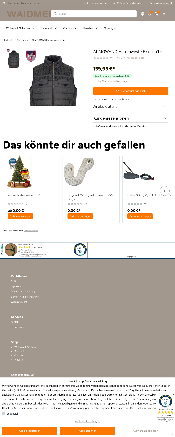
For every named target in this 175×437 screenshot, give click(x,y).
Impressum (32, 408)
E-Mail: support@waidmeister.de (23, 3)
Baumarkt (20, 351)
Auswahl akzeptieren (145, 431)
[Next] (165, 191)
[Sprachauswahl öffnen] (142, 13)
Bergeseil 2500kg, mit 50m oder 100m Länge (91, 197)
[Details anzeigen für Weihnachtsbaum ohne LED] (19, 171)
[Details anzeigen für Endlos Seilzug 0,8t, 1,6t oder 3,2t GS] (139, 171)
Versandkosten (122, 99)
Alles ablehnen (87, 431)
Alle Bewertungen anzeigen (130, 57)
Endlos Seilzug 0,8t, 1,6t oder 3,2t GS (149, 195)
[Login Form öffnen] (164, 13)
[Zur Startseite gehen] (27, 14)
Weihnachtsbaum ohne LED (24, 195)
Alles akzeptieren (29, 431)
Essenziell (12, 413)
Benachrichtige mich (133, 91)
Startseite (8, 40)
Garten (18, 355)
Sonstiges (22, 40)
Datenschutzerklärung (143, 408)
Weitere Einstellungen (87, 421)
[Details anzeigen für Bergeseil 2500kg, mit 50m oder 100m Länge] (79, 171)
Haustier (19, 359)
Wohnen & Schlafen (25, 347)
